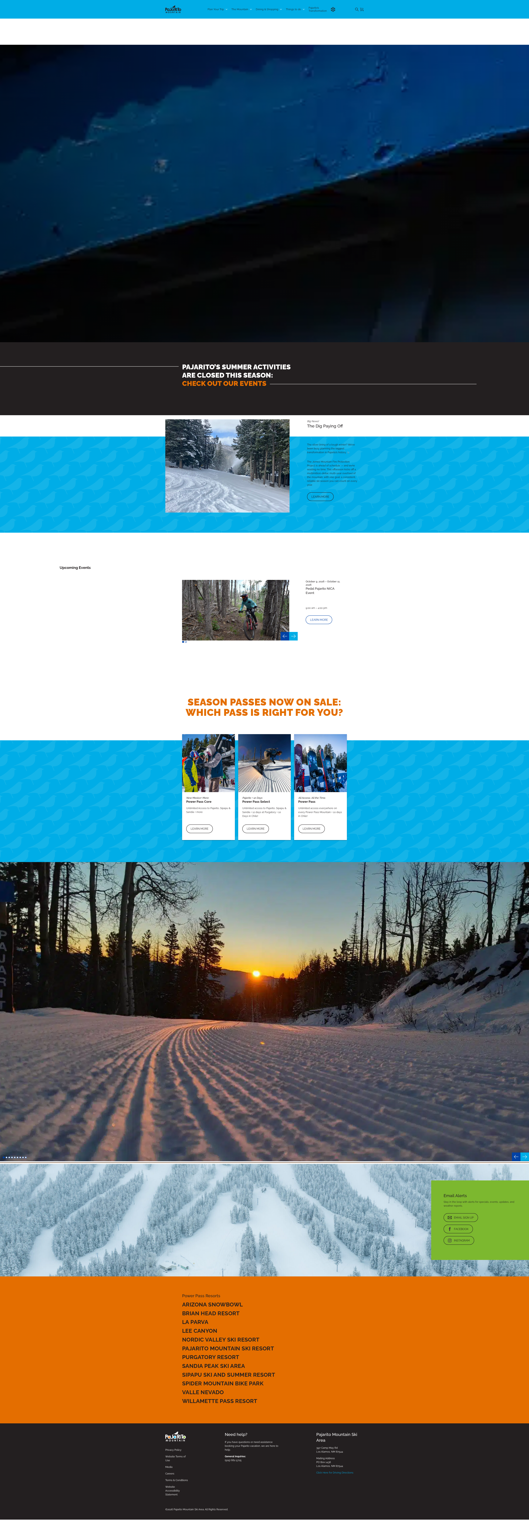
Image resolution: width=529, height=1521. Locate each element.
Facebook (461, 1229)
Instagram (462, 1240)
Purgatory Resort (210, 1357)
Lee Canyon (199, 1331)
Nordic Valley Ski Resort (221, 1339)
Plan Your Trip (216, 9)
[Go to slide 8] (23, 1157)
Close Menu (523, 24)
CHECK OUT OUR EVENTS (224, 383)
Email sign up (464, 1217)
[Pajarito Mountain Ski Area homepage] (173, 9)
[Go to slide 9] (26, 1157)
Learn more (319, 619)
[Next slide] (293, 636)
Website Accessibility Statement (172, 1490)
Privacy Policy (173, 1449)
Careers (169, 1473)
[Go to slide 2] (186, 642)
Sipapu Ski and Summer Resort (228, 1374)
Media (168, 1467)
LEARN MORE (320, 496)
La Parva (195, 1322)
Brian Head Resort (211, 1313)
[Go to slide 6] (17, 1157)
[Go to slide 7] (20, 1157)
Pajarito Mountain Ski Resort (228, 1348)
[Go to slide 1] (183, 642)
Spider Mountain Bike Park (223, 1383)
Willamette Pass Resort (219, 1401)
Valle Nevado (203, 1392)
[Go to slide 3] (9, 1157)
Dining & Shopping (267, 9)
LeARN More (311, 828)
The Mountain (239, 9)
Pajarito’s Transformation (318, 9)
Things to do (293, 9)
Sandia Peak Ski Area (213, 1366)
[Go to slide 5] (15, 1157)
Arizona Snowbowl (212, 1304)
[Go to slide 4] (12, 1157)
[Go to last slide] (285, 636)
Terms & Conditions (176, 1480)
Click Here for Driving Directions (334, 1472)
